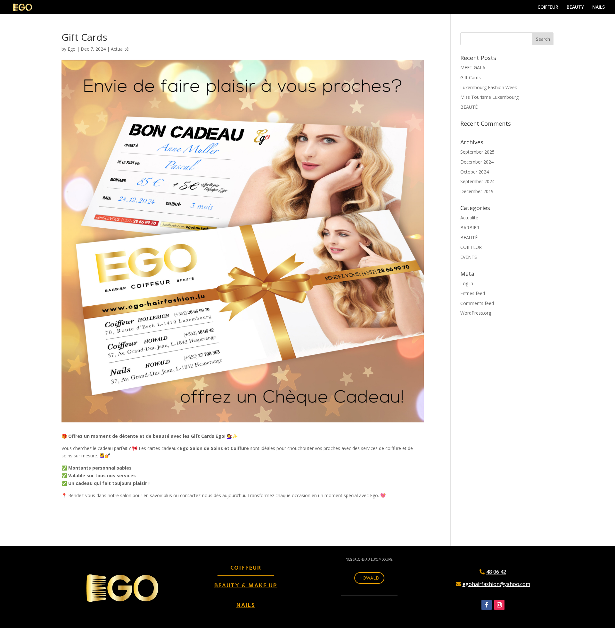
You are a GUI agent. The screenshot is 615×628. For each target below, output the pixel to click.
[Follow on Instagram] (499, 605)
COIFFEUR (547, 7)
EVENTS (468, 257)
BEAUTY (575, 7)
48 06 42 (496, 571)
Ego (72, 49)
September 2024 (477, 181)
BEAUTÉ (469, 107)
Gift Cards (470, 77)
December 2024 (477, 162)
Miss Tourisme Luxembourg (489, 97)
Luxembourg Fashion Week (488, 87)
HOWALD (369, 578)
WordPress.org (475, 313)
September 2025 (477, 152)
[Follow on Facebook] (486, 605)
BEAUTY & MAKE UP (245, 585)
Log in (466, 283)
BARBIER (469, 228)
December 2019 (477, 191)
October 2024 (474, 172)
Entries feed (472, 293)
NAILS (598, 7)
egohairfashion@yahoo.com (496, 584)
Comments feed (477, 303)
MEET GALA (472, 67)
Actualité (120, 49)
